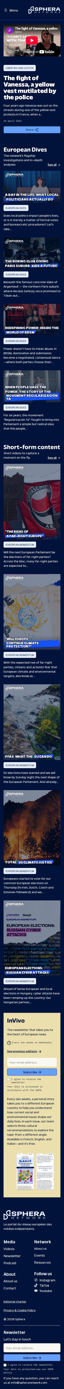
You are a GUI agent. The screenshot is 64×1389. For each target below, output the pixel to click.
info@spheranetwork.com (29, 1382)
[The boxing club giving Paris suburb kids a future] (32, 253)
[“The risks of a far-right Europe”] (32, 501)
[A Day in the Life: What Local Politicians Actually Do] (32, 187)
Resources (42, 1262)
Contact (10, 1288)
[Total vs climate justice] (32, 828)
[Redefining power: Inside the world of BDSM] (32, 320)
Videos (9, 1248)
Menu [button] (13, 10)
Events (39, 1255)
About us (10, 1281)
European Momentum (20, 544)
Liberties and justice (20, 67)
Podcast (10, 1262)
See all (52, 164)
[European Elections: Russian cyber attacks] (32, 938)
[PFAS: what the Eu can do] (32, 722)
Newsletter (12, 1255)
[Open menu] (6, 10)
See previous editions (22, 1051)
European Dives (16, 208)
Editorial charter (15, 1301)
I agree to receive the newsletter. (26, 1081)
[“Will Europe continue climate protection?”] (32, 612)
